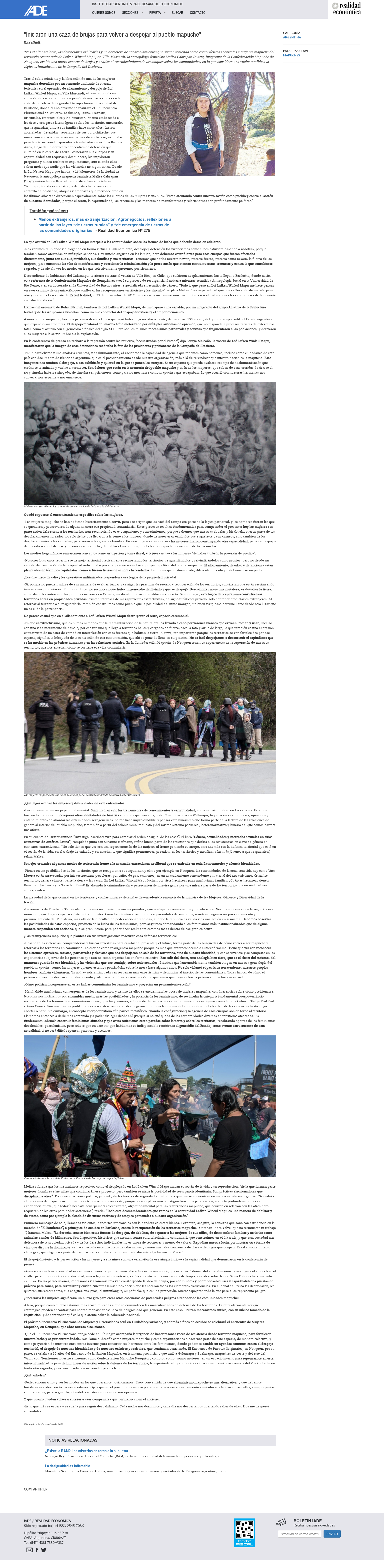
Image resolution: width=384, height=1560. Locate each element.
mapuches (291, 55)
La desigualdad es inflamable (67, 1466)
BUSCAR (177, 12)
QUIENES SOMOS (103, 12)
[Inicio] (40, 8)
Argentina (292, 37)
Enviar (332, 1534)
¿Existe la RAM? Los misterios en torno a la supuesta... (88, 1451)
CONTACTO (198, 12)
